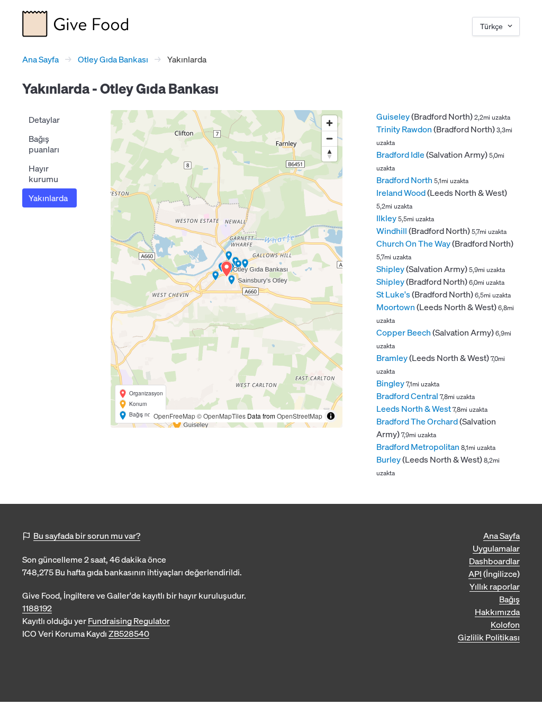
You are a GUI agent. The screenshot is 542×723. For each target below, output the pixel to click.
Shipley (390, 269)
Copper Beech (403, 332)
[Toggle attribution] (330, 416)
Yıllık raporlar (494, 586)
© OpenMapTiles (221, 415)
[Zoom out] (329, 138)
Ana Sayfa (40, 59)
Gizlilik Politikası (489, 637)
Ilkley (386, 218)
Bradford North (404, 180)
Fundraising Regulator (129, 621)
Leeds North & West (413, 408)
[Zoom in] (329, 123)
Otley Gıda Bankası (113, 59)
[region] (226, 269)
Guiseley (393, 116)
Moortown (395, 307)
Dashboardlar (494, 561)
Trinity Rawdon (404, 129)
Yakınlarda (48, 198)
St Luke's (393, 294)
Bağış (509, 599)
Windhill (391, 231)
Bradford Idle (400, 154)
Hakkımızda (497, 612)
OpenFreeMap (174, 415)
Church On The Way (413, 243)
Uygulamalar (496, 548)
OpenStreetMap (299, 415)
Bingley (390, 383)
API (475, 574)
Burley (388, 459)
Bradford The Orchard (417, 421)
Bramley (392, 358)
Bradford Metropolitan (417, 447)
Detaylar (44, 119)
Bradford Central (407, 396)
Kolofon (505, 624)
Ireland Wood (401, 192)
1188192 (37, 608)
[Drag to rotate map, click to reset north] (329, 153)
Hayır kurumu (43, 173)
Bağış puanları (44, 144)
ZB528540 (129, 633)
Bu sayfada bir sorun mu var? (86, 535)
